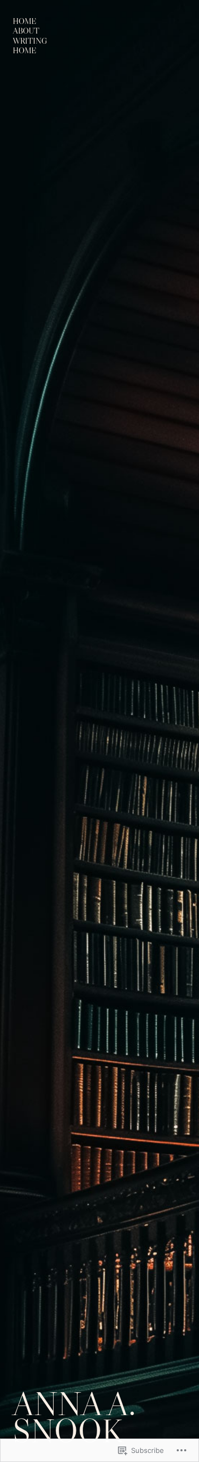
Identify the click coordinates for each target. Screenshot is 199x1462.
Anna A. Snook (74, 1417)
